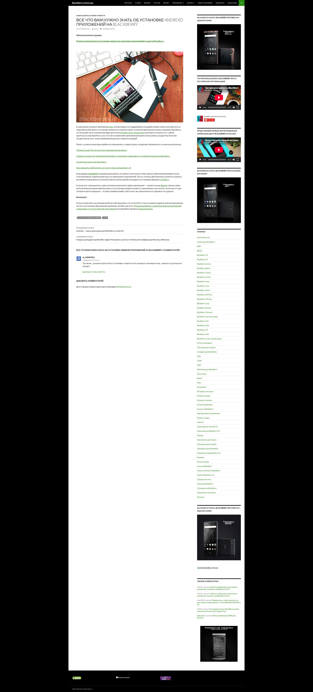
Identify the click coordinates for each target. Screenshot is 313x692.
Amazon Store (139, 132)
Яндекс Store (127, 132)
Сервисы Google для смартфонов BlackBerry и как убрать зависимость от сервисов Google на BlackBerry (123, 156)
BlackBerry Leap (203, 303)
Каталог (166, 3)
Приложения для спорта (206, 440)
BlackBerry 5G (202, 259)
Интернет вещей (203, 396)
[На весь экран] (237, 107)
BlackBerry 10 (202, 255)
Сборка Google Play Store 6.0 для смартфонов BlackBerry (101, 150)
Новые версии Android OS (207, 427)
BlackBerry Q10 (203, 325)
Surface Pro (220, 3)
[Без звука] (234, 107)
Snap (111, 127)
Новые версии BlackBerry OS (208, 431)
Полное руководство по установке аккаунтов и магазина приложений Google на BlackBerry (120, 41)
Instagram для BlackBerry (207, 352)
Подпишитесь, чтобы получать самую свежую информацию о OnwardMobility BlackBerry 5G (219, 602)
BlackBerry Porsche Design (207, 317)
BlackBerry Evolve (204, 277)
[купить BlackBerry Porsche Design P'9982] (219, 644)
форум (164, 185)
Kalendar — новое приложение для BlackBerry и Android (99, 229)
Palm (199, 356)
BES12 (199, 251)
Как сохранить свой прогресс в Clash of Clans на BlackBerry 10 (103, 168)
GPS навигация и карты (206, 347)
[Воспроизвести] (200, 107)
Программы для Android (206, 444)
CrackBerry (164, 179)
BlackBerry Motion (204, 308)
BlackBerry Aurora (204, 264)
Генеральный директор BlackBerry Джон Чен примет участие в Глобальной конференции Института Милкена (122, 238)
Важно (199, 378)
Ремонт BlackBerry (205, 3)
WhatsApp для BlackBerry (207, 369)
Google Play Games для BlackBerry (91, 162)
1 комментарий (108, 29)
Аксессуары (202, 374)
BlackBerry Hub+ (203, 281)
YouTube (157, 3)
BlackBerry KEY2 (203, 290)
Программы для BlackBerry (207, 449)
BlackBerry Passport (205, 312)
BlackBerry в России (82, 3)
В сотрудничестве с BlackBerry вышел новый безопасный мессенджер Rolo (218, 610)
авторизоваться (124, 287)
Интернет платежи (204, 400)
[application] (219, 97)
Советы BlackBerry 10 (205, 475)
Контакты (128, 3)
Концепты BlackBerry (205, 409)
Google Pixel (232, 3)
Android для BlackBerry (86, 15)
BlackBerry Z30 (203, 334)
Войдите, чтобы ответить (95, 272)
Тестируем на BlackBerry (207, 488)
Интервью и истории (205, 391)
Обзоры (190, 3)
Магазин (147, 3)
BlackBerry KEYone (204, 299)
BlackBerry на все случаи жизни (209, 339)
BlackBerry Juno (203, 286)
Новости (101, 15)
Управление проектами (206, 493)
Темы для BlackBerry (205, 484)
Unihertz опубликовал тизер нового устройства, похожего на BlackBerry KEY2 (217, 588)
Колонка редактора (204, 405)
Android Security (203, 237)
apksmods (201, 616)
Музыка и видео (203, 418)
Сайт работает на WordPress (82, 689)
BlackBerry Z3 (202, 330)
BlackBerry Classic (204, 273)
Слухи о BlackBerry (204, 466)
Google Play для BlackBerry (89, 217)
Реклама (200, 457)
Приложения (177, 3)
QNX (199, 365)
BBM (199, 246)
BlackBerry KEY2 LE (204, 295)
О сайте (138, 3)
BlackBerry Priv (203, 321)
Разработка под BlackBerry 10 (208, 453)
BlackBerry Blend (203, 268)
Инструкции (201, 387)
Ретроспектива (203, 462)
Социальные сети (204, 479)
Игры (199, 383)
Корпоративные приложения (208, 413)
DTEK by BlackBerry (204, 343)
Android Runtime (145, 209)
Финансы (200, 497)
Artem (96, 29)
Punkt (199, 361)
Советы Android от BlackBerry (208, 471)
